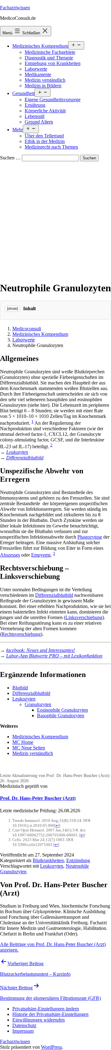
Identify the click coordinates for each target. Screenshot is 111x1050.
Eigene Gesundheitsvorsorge (52, 99)
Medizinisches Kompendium (40, 46)
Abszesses (10, 555)
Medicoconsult (26, 328)
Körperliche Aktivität (45, 110)
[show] (12, 308)
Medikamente (38, 74)
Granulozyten (38, 704)
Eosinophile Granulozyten (62, 710)
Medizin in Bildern (43, 85)
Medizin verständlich (45, 80)
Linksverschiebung (83, 617)
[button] (45, 1008)
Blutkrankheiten (48, 860)
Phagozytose (89, 537)
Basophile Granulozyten (60, 715)
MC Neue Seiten (28, 747)
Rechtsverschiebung (21, 634)
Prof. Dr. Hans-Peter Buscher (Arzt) (38, 798)
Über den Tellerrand (44, 135)
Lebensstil (34, 116)
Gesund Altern (39, 121)
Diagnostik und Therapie (49, 57)
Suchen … (10, 157)
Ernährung (35, 105)
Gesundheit (23, 93)
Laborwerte (36, 69)
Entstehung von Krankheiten (52, 63)
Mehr (17, 129)
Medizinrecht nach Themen (51, 147)
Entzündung (78, 860)
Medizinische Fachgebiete (50, 52)
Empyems (41, 555)
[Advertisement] (55, 220)
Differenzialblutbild (24, 457)
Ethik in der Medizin (45, 141)
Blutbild (20, 687)
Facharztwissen (15, 7)
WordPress (51, 1047)
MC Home (22, 742)
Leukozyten (17, 452)
